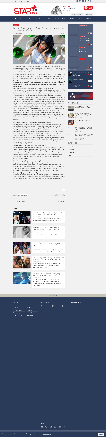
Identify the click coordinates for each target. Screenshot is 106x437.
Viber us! (88, 14)
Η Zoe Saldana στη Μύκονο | (82, 120)
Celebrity (16, 25)
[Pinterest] (64, 195)
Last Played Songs (77, 14)
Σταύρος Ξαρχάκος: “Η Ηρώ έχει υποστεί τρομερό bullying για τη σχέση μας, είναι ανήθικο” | (48, 258)
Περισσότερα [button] (47, 434)
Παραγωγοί (37, 18)
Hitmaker (57, 18)
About (20, 18)
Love (90, 33)
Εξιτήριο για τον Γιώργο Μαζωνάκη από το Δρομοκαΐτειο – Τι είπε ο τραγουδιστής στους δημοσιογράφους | (84, 136)
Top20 (20, 1)
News (16, 1)
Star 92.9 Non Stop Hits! (69, 8)
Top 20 (50, 18)
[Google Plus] (60, 195)
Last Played (27, 1)
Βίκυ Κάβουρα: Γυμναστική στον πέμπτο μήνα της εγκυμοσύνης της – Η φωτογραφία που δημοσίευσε (47, 229)
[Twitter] (58, 195)
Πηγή (64, 189)
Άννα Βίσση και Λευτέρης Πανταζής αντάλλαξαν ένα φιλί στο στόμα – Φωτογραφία (48, 213)
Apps (80, 18)
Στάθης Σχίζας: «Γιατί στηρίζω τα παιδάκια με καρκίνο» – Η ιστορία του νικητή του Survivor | (47, 244)
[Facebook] (56, 195)
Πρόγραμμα (28, 18)
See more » (89, 69)
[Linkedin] (62, 195)
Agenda (64, 18)
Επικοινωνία (88, 18)
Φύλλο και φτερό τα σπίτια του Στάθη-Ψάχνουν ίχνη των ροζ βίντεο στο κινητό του (48, 274)
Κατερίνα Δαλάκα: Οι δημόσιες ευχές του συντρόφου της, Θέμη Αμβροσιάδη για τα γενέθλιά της (83, 114)
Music (70, 155)
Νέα (44, 18)
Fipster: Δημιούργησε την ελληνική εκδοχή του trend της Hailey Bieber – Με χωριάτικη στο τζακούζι (83, 129)
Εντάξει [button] (101, 434)
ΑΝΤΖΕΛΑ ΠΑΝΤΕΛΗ (22, 195)
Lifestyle (71, 152)
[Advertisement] (80, 171)
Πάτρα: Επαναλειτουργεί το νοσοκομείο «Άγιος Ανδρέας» (82, 107)
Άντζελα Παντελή (20, 74)
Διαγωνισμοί (72, 18)
